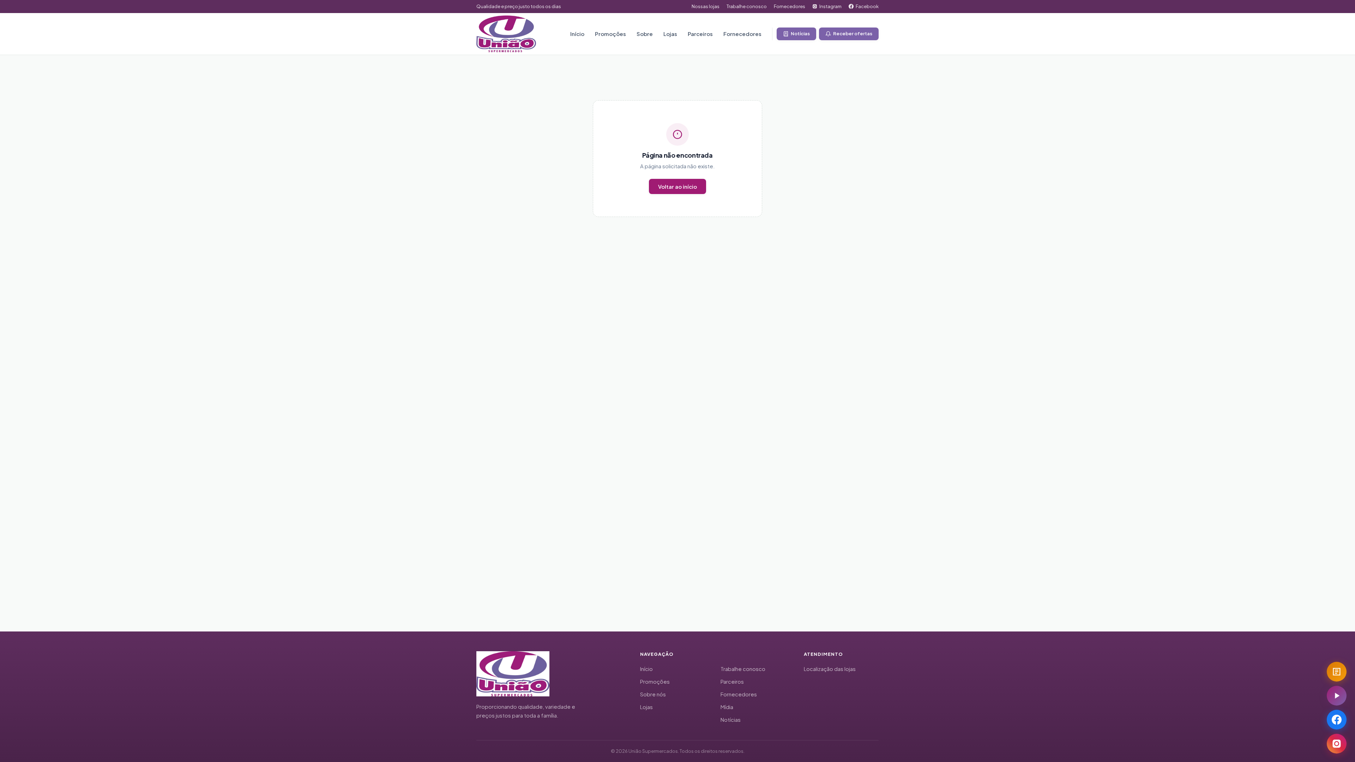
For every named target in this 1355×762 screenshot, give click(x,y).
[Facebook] (1337, 720)
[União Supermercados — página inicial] (506, 34)
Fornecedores (789, 6)
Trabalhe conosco (747, 6)
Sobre (645, 33)
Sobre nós (653, 694)
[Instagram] (1337, 744)
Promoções (610, 33)
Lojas (670, 33)
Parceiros (700, 33)
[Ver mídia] (1337, 696)
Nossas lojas (705, 6)
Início (577, 33)
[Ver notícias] (1337, 672)
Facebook (867, 6)
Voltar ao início (677, 186)
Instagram (830, 6)
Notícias (731, 719)
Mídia (727, 706)
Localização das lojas (830, 668)
